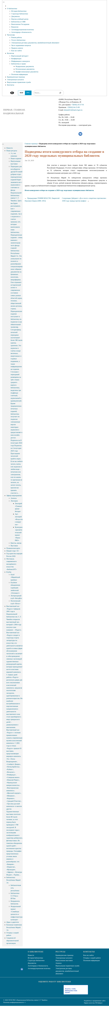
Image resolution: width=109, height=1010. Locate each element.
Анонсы (14, 498)
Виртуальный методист (19, 56)
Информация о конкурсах (20, 61)
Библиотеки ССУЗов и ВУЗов (15, 895)
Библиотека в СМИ (18, 22)
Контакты (10, 85)
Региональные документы (25, 69)
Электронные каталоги (15, 79)
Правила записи (17, 48)
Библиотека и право (18, 64)
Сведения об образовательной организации (12, 940)
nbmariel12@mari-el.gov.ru (73, 110)
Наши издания (16, 158)
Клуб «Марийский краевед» (15, 577)
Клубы (8, 572)
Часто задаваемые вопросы (21, 45)
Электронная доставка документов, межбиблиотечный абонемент (35, 43)
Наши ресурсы (11, 151)
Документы (15, 16)
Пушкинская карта (13, 548)
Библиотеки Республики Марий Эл (13, 880)
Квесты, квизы (16, 543)
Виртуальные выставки (64, 960)
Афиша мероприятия (14, 495)
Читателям (11, 35)
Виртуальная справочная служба (19, 82)
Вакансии (14, 27)
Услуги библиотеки (18, 40)
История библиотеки (19, 11)
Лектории (14, 501)
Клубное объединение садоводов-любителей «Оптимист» (15, 588)
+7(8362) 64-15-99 (73, 107)
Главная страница (31, 144)
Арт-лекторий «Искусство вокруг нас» (19, 519)
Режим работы (16, 37)
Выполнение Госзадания (20, 24)
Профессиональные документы (27, 72)
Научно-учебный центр (19, 19)
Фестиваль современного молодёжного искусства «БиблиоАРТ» (11, 564)
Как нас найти (16, 51)
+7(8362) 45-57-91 (77, 105)
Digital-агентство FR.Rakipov (93, 1003)
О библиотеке (12, 8)
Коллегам (10, 53)
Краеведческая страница (16, 77)
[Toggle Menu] (3, 144)
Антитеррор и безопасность (21, 32)
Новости (9, 148)
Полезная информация (19, 74)
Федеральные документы (25, 66)
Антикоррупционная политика (22, 29)
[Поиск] (60, 93)
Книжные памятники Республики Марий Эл (14, 927)
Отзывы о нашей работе (92, 958)
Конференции (16, 58)
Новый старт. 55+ (12, 551)
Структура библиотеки (19, 14)
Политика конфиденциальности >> (14, 1002)
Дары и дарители (12, 922)
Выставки (14, 546)
